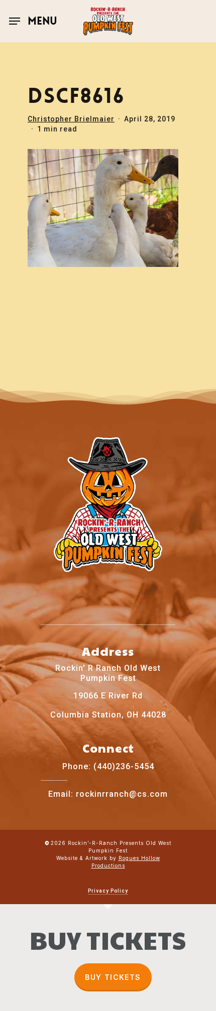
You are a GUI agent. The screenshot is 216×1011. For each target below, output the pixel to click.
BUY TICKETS (113, 977)
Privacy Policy (108, 891)
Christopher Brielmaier (71, 119)
